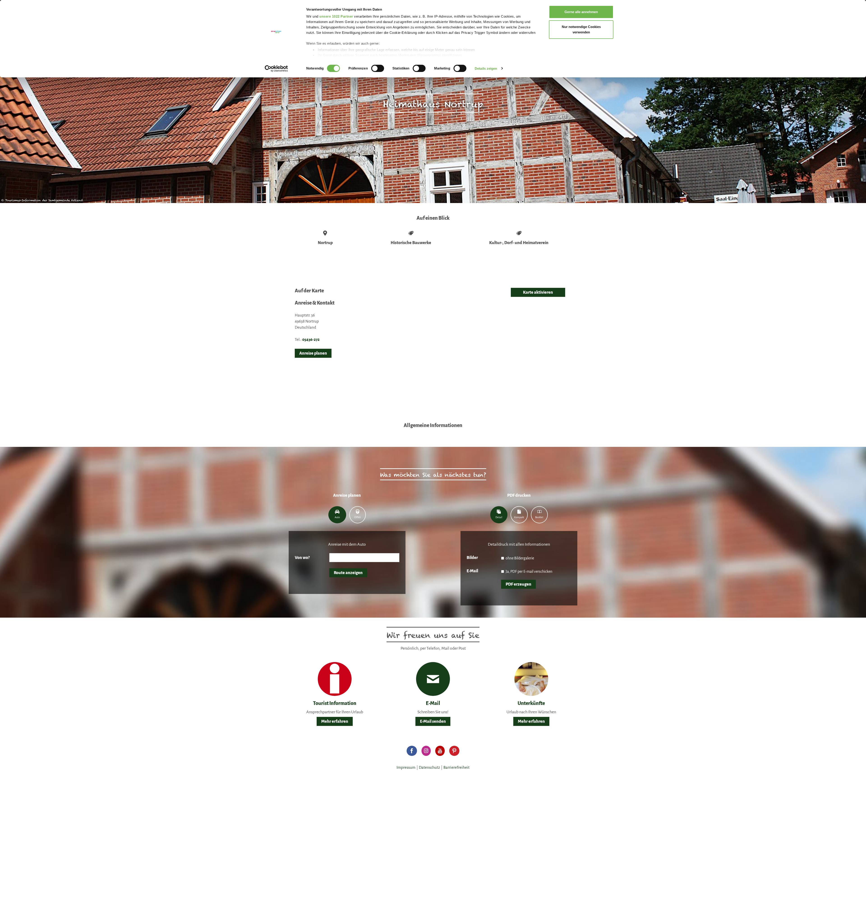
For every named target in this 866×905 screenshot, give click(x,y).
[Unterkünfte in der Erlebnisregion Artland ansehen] (531, 679)
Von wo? (302, 557)
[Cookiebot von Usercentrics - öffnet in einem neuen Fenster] (276, 68)
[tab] (337, 514)
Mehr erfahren (334, 721)
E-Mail (472, 571)
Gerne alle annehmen (581, 12)
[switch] (377, 68)
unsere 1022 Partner (336, 16)
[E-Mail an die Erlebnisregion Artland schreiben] (433, 679)
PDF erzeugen (518, 584)
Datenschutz (429, 767)
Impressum (405, 767)
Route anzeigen (348, 572)
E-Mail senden (433, 721)
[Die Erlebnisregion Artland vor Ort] (335, 679)
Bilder (472, 557)
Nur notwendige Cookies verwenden (581, 29)
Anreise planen (313, 353)
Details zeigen (486, 68)
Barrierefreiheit (456, 767)
